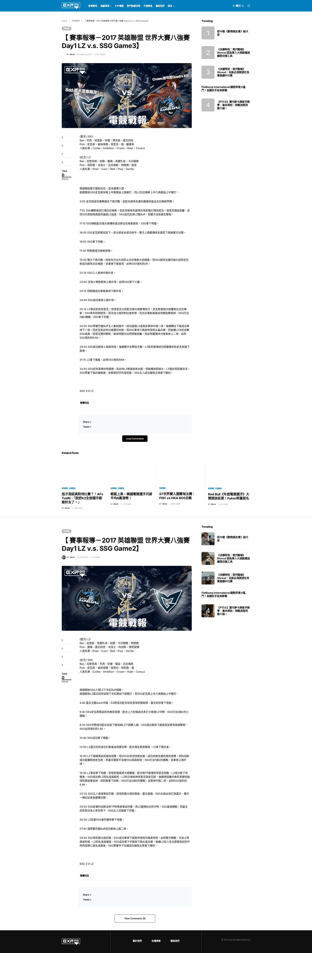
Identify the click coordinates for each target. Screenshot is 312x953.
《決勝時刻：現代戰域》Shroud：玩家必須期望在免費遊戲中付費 (233, 72)
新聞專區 (65, 488)
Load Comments (135, 438)
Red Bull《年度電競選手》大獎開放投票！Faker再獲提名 (228, 496)
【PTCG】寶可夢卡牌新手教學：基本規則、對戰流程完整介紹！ (233, 105)
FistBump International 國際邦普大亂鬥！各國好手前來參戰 (224, 88)
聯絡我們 (175, 940)
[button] (238, 5)
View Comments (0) (134, 918)
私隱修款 (156, 940)
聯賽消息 (84, 402)
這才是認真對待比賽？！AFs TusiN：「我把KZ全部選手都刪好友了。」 (82, 498)
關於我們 (137, 940)
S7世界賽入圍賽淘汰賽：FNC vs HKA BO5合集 (177, 496)
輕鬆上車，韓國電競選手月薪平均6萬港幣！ (131, 496)
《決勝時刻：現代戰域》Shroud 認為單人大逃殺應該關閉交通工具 (233, 52)
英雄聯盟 (76, 21)
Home (64, 21)
